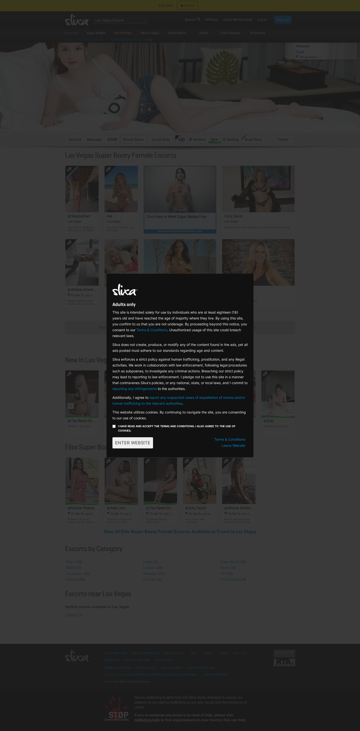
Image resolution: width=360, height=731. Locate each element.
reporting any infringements (134, 389)
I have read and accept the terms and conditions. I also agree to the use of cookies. (176, 428)
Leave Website (233, 445)
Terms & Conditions (151, 330)
